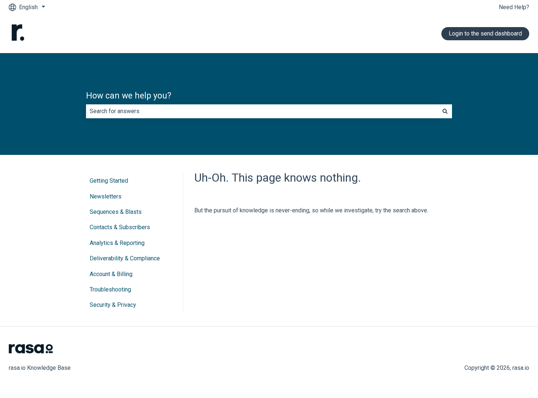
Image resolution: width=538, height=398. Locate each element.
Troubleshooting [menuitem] (110, 289)
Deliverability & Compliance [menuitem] (125, 258)
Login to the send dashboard (485, 33)
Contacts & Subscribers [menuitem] (120, 227)
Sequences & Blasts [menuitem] (116, 211)
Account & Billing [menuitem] (111, 274)
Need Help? (514, 7)
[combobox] (262, 111)
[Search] (445, 111)
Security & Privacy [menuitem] (113, 304)
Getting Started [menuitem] (109, 180)
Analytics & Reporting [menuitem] (117, 242)
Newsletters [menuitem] (106, 196)
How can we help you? (128, 96)
